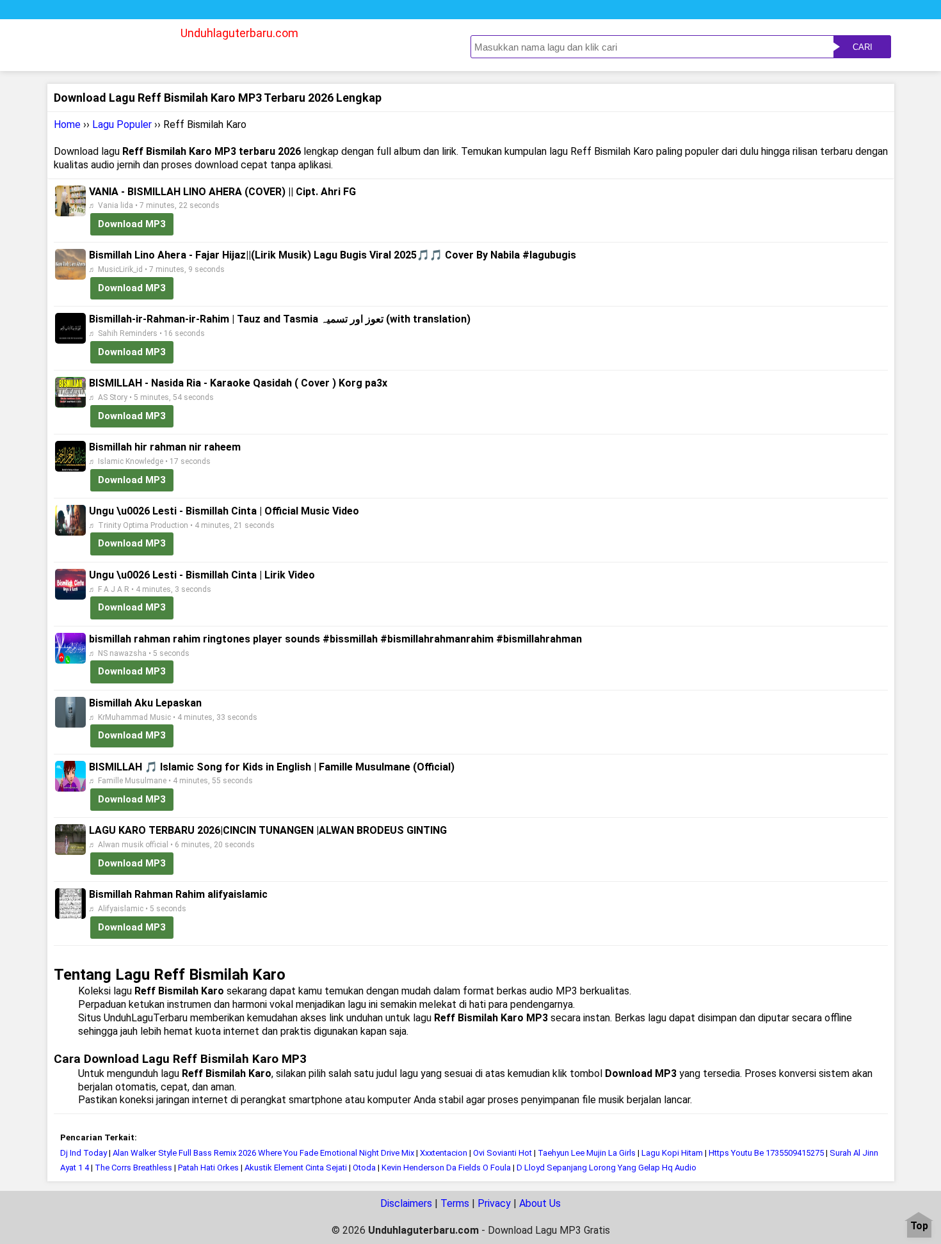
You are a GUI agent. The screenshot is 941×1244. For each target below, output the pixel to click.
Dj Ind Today (83, 1153)
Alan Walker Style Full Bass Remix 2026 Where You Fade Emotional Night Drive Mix (263, 1153)
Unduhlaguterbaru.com (239, 33)
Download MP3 (132, 224)
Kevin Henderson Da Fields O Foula (446, 1167)
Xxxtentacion (444, 1153)
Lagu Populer (122, 124)
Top (919, 1226)
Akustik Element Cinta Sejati (296, 1167)
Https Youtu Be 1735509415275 (766, 1153)
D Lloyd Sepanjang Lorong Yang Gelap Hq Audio (606, 1167)
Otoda (364, 1167)
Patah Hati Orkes (208, 1167)
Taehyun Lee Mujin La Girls (587, 1153)
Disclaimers (406, 1203)
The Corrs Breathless (133, 1167)
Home (67, 124)
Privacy (494, 1203)
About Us (540, 1203)
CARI (863, 47)
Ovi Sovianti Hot (502, 1153)
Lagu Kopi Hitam (672, 1153)
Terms (454, 1203)
